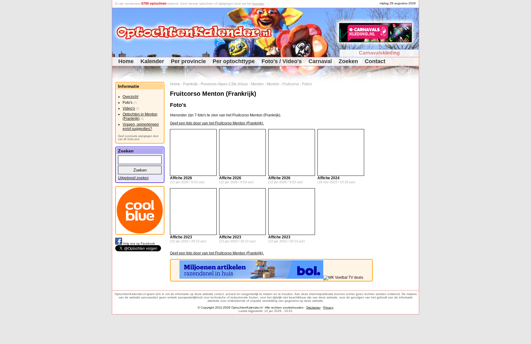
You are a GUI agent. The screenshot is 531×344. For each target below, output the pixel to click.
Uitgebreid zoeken (133, 178)
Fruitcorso (290, 84)
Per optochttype (234, 61)
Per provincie (188, 61)
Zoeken (348, 61)
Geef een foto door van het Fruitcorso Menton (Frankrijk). (217, 123)
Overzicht (130, 97)
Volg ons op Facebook (139, 243)
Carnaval (320, 61)
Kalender (152, 61)
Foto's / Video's (282, 61)
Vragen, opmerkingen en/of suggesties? (141, 126)
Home (126, 61)
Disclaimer (313, 307)
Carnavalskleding (379, 52)
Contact (375, 61)
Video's (129, 108)
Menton (257, 84)
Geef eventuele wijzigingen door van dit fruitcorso (138, 138)
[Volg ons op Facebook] (119, 243)
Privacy (328, 307)
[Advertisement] (398, 174)
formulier (258, 3)
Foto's (307, 84)
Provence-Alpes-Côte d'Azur (224, 84)
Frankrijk (190, 84)
